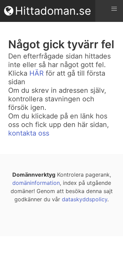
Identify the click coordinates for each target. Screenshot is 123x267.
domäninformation (36, 182)
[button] (114, 9)
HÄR (36, 73)
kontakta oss (28, 133)
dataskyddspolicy (84, 199)
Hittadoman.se (53, 10)
